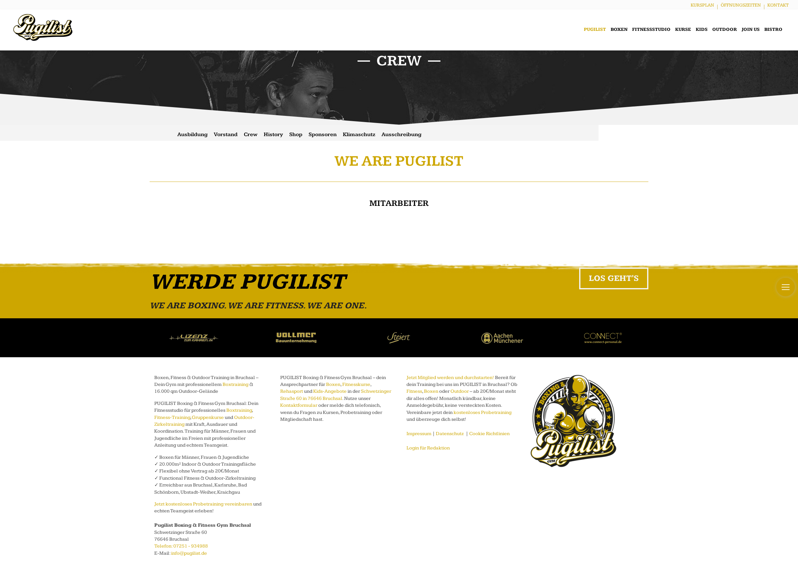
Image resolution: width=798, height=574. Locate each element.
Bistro (773, 29)
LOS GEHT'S (614, 278)
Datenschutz (450, 434)
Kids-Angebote (330, 391)
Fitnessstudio (651, 29)
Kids (702, 29)
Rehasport (291, 391)
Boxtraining (235, 384)
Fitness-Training (172, 417)
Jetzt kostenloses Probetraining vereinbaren (203, 504)
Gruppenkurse (208, 417)
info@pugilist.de (189, 553)
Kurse (683, 29)
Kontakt (778, 5)
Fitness (414, 391)
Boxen (619, 29)
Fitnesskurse (356, 384)
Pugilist (595, 29)
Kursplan (702, 5)
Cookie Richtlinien (489, 434)
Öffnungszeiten (741, 5)
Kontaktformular (298, 405)
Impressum (418, 434)
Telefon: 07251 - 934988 (181, 546)
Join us (751, 29)
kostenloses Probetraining (483, 412)
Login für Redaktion (428, 448)
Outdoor (724, 29)
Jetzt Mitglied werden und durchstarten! (450, 378)
